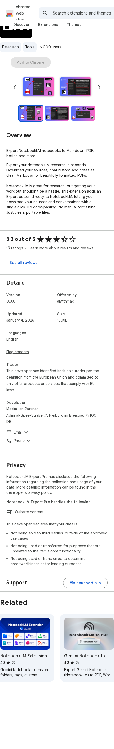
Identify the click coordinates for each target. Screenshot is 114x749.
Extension (10, 47)
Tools (29, 47)
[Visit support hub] (85, 582)
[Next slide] (99, 87)
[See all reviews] (23, 262)
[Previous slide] (14, 87)
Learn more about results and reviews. (61, 248)
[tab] (21, 24)
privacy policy (39, 492)
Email (18, 432)
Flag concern (17, 352)
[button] (38, 87)
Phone (19, 440)
